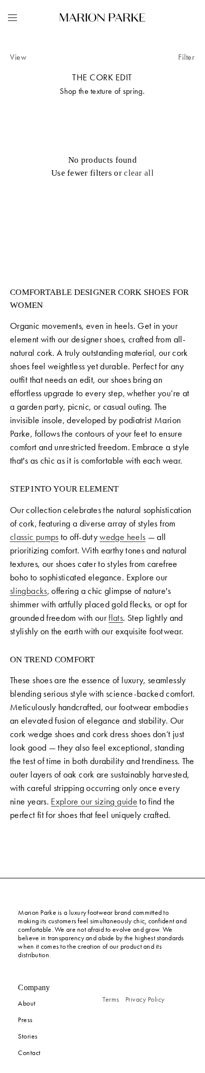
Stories (28, 1036)
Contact (29, 1053)
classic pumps (34, 537)
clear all (139, 173)
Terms (110, 999)
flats (115, 617)
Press (25, 1020)
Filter (186, 57)
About (27, 1003)
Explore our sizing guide (94, 801)
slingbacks (28, 590)
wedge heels (122, 537)
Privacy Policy (145, 999)
